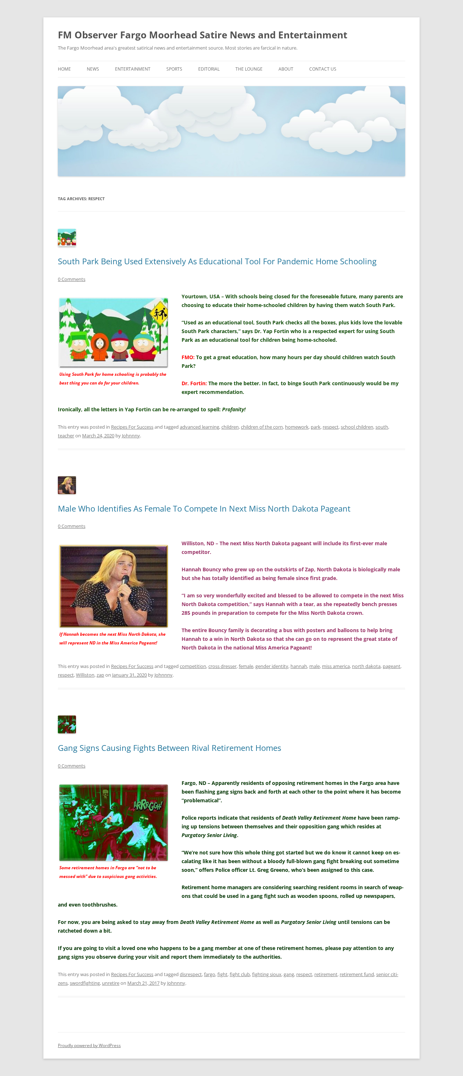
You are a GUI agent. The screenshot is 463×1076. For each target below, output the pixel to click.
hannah (298, 666)
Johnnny (131, 435)
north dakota (366, 666)
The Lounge (249, 69)
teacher (66, 435)
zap (100, 675)
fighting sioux (266, 974)
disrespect (191, 974)
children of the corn (262, 427)
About (286, 69)
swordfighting (85, 983)
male (314, 666)
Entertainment (132, 69)
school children (357, 427)
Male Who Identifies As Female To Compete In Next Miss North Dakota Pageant (204, 508)
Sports (174, 69)
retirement (325, 974)
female (246, 666)
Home (64, 69)
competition (193, 666)
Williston (85, 675)
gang (289, 974)
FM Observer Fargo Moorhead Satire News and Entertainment (202, 34)
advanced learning (199, 427)
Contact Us (322, 69)
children (230, 427)
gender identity (271, 666)
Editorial (209, 69)
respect (331, 427)
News (93, 69)
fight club (240, 974)
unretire (110, 983)
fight (222, 974)
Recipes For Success (132, 427)
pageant (391, 666)
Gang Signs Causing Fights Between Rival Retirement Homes (169, 747)
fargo (209, 974)
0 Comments (71, 279)
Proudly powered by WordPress (89, 1045)
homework (297, 427)
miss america (336, 666)
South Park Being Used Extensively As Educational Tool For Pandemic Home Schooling (217, 261)
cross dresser (222, 666)
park (315, 427)
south (381, 427)
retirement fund (357, 974)
